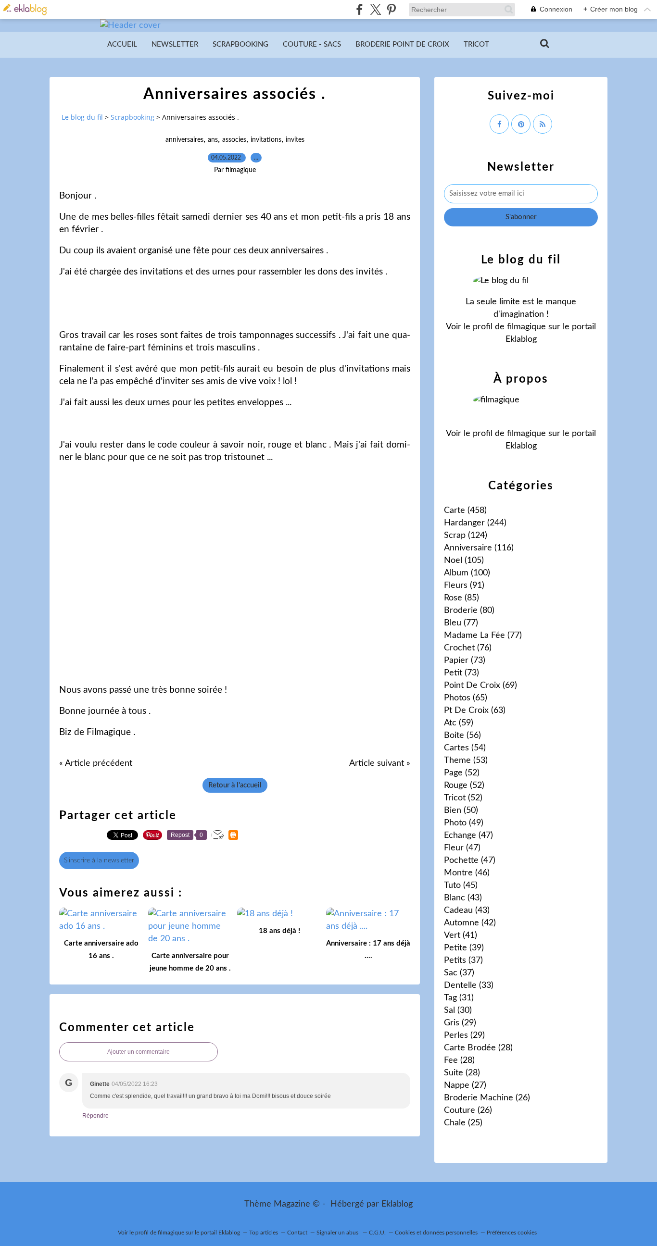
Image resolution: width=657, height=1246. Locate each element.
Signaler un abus (338, 1232)
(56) (462, 735)
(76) (468, 648)
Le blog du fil (82, 117)
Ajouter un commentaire (138, 1051)
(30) (458, 1010)
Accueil (122, 44)
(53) (466, 760)
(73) (464, 660)
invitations (266, 140)
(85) (461, 598)
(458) (465, 510)
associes (234, 140)
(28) (478, 1048)
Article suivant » (379, 763)
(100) (467, 573)
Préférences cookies (512, 1232)
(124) (465, 535)
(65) (465, 698)
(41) (460, 935)
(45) (461, 885)
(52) (462, 773)
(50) (461, 810)
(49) (463, 823)
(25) (463, 1123)
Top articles (263, 1232)
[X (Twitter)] (375, 9)
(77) (461, 623)
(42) (470, 923)
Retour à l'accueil (235, 785)
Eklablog (397, 1204)
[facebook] (360, 9)
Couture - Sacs (312, 44)
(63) (474, 710)
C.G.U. (377, 1232)
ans (213, 140)
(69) (480, 685)
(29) (460, 1023)
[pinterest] (391, 9)
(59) (458, 723)
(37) (463, 960)
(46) (467, 873)
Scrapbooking (240, 44)
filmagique (526, 327)
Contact (297, 1232)
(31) (459, 998)
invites (295, 140)
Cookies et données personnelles (436, 1232)
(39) (464, 948)
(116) (479, 548)
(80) (469, 610)
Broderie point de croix (402, 44)
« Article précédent (95, 763)
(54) (465, 748)
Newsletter (175, 44)
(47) (468, 835)
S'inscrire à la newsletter (99, 860)
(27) (465, 1085)
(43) (463, 898)
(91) (464, 585)
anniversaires (184, 140)
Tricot (476, 44)
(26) (487, 1098)
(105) (464, 560)
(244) (475, 523)
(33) (468, 985)
